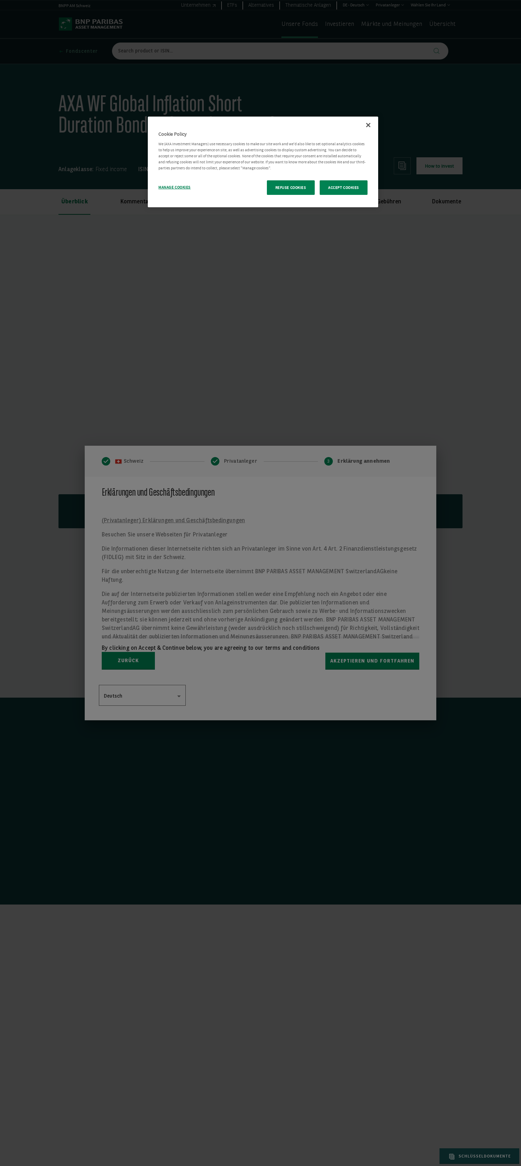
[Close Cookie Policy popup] (368, 125)
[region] (263, 162)
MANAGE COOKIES (174, 187)
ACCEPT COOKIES (343, 187)
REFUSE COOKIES (290, 187)
